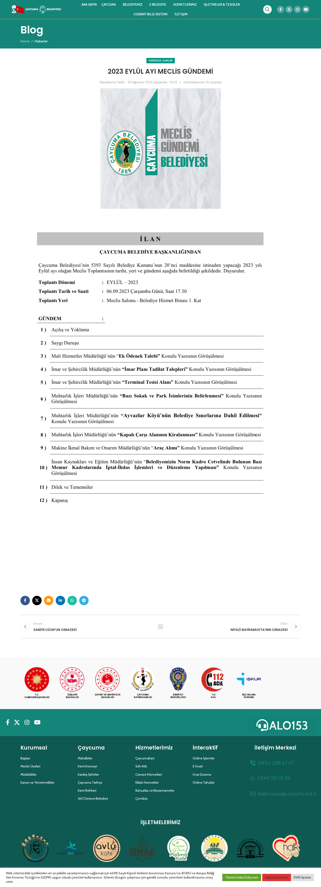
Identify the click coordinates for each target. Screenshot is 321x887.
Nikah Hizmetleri (147, 782)
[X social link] (289, 9)
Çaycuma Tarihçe (90, 782)
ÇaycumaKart (144, 758)
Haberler (155, 60)
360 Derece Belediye (93, 798)
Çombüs (141, 798)
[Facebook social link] (280, 9)
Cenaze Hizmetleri (148, 774)
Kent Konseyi (87, 766)
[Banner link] (36, 683)
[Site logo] (36, 9)
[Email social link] (48, 600)
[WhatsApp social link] (72, 600)
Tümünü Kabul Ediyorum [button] (241, 877)
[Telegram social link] (84, 600)
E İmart (198, 766)
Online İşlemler (204, 758)
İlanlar (167, 60)
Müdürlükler (28, 774)
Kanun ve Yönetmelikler (37, 782)
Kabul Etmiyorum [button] (276, 877)
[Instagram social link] (297, 9)
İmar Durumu (202, 774)
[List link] (275, 763)
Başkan (25, 758)
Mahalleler (85, 758)
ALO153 (288, 725)
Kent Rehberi (87, 790)
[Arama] (267, 9)
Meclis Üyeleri (30, 766)
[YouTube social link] (305, 9)
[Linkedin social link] (60, 600)
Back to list (160, 626)
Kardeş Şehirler (88, 774)
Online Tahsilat (203, 782)
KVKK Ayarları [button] (302, 877)
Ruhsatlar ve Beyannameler (154, 790)
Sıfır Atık (141, 766)
